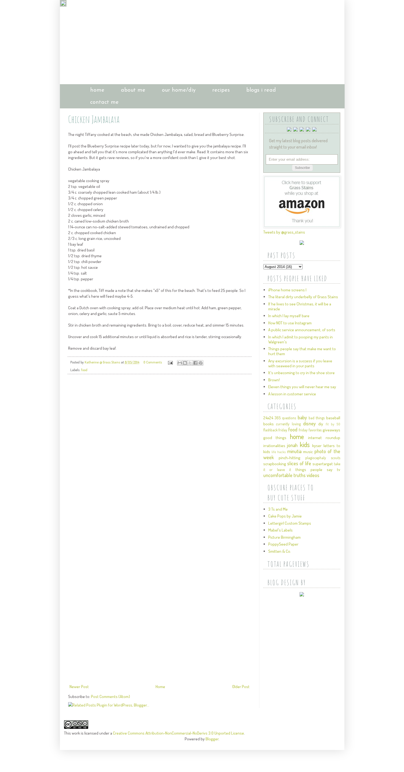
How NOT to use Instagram (290, 322)
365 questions (285, 417)
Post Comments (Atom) (110, 696)
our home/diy (179, 90)
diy (320, 423)
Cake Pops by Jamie (285, 516)
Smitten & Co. (279, 551)
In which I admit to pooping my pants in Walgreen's (300, 339)
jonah (292, 445)
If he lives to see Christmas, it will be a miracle (299, 306)
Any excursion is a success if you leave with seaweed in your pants (300, 363)
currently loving (288, 423)
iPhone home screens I (287, 289)
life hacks (279, 452)
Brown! (274, 379)
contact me (104, 102)
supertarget (322, 463)
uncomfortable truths (284, 475)
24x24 (268, 417)
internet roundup (324, 437)
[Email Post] (170, 362)
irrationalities (274, 445)
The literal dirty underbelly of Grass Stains (303, 296)
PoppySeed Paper (283, 544)
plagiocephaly (315, 457)
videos (313, 475)
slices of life (299, 463)
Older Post (241, 686)
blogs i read (261, 90)
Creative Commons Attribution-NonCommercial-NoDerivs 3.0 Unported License (178, 733)
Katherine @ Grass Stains (103, 362)
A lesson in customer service (292, 393)
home (97, 90)
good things (274, 437)
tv (338, 469)
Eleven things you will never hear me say (302, 386)
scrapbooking (274, 463)
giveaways (331, 429)
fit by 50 (333, 424)
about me (133, 90)
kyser (317, 445)
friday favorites (310, 430)
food (84, 370)
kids (305, 444)
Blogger (212, 738)
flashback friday (275, 430)
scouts (335, 457)
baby (302, 417)
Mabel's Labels (280, 530)
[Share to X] (190, 363)
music (308, 451)
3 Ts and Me (278, 509)
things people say (314, 469)
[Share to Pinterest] (200, 363)
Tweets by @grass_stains (284, 232)
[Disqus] (159, 455)
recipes (221, 90)
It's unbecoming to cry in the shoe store (301, 372)
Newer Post (79, 686)
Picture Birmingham (284, 537)
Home (160, 686)
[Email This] (179, 363)
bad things (317, 417)
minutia (294, 451)
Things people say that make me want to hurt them (302, 351)
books (268, 423)
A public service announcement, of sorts (301, 329)
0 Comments (152, 362)
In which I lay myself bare (288, 315)
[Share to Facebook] (195, 363)
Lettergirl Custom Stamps (289, 523)
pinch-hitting (289, 457)
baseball (333, 417)
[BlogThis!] (185, 363)
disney (309, 423)
